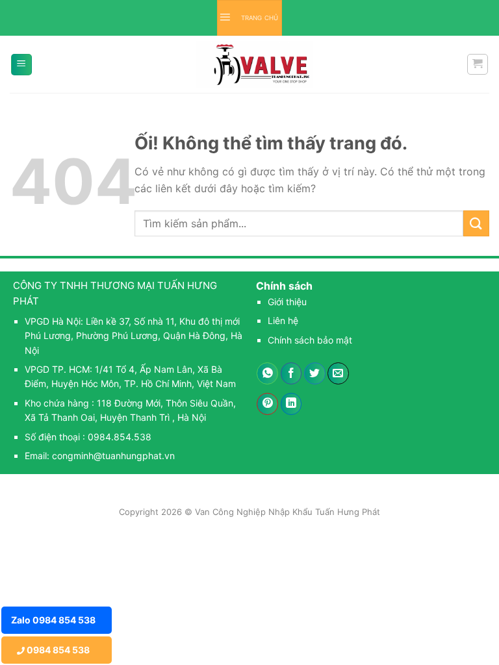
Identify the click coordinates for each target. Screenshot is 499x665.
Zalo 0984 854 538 (53, 619)
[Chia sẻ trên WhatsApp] (267, 373)
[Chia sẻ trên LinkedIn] (291, 404)
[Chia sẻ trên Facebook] (291, 373)
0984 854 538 (57, 649)
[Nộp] (476, 223)
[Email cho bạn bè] (338, 373)
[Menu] (21, 64)
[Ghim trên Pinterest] (267, 404)
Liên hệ (283, 320)
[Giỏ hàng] (478, 64)
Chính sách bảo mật (310, 339)
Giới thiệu (287, 301)
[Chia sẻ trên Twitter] (315, 373)
